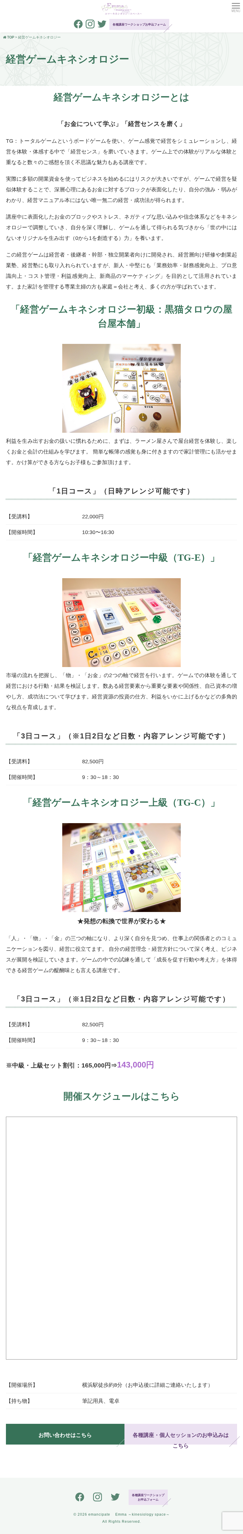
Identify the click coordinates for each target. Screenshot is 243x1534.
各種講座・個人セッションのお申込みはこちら (181, 1438)
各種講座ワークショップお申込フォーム (139, 24)
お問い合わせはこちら (65, 1435)
